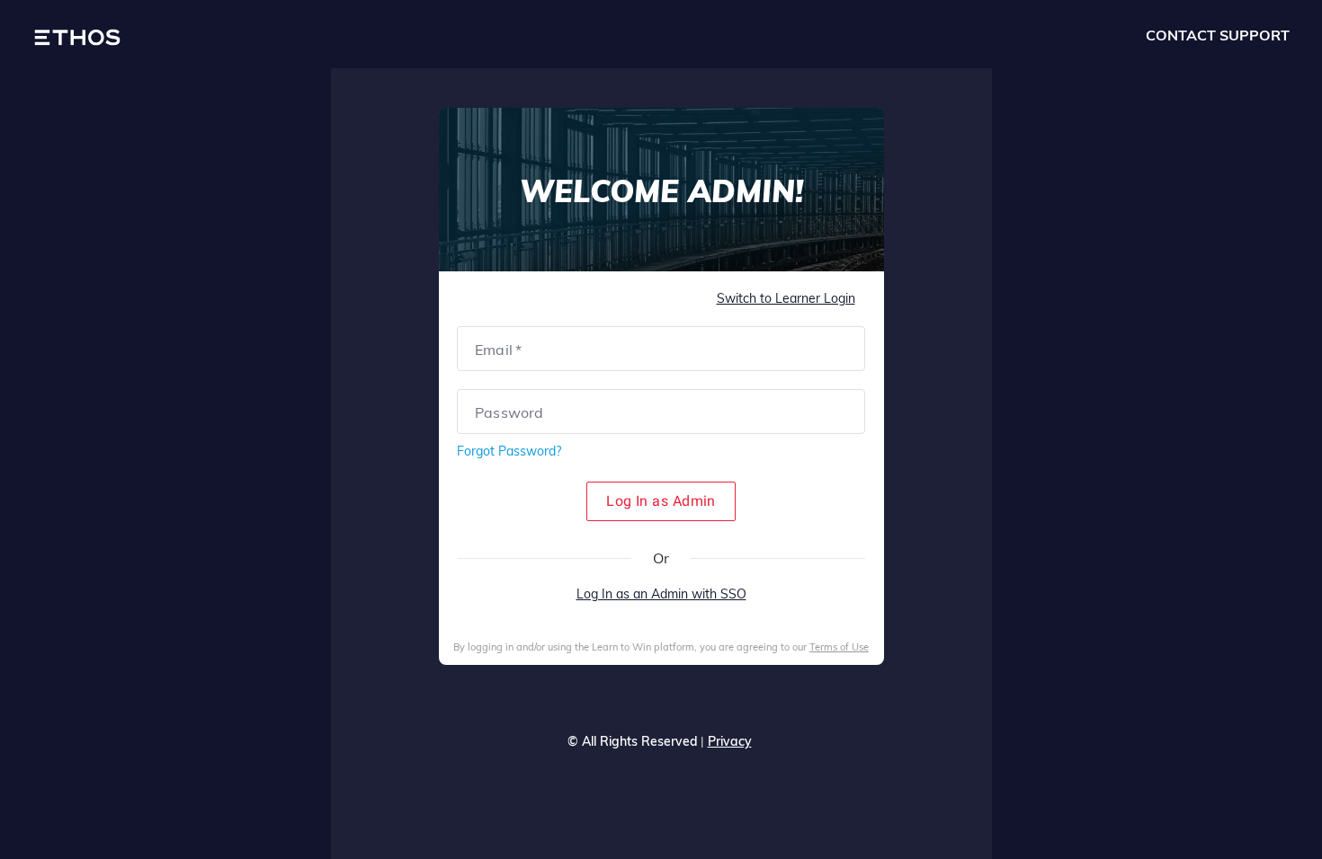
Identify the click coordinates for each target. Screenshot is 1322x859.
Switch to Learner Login (786, 298)
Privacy (730, 741)
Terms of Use (839, 647)
